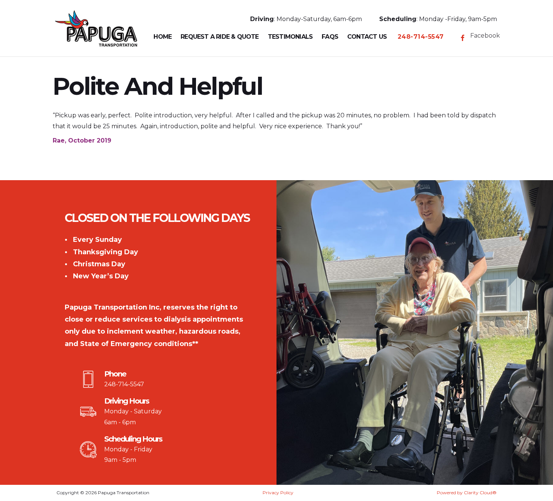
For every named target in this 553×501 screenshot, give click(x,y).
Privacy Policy (278, 492)
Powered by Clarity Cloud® (467, 492)
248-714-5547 (124, 384)
